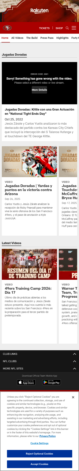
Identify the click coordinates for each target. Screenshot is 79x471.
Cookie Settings (39, 443)
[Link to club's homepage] (7, 26)
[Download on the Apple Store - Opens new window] (26, 383)
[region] (39, 431)
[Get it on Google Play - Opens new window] (51, 384)
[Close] (73, 397)
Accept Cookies (40, 464)
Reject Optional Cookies (39, 453)
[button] (39, 90)
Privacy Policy (48, 436)
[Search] (67, 27)
